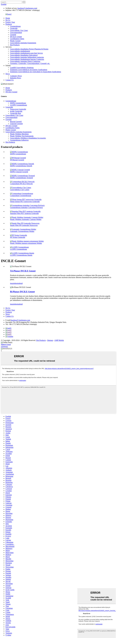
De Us (7, 20)
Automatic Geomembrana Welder (22, 231)
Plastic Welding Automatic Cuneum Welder (25, 219)
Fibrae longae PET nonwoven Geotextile (25, 202)
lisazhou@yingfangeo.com (27, 8)
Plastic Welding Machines (19, 134)
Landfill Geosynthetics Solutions (22, 68)
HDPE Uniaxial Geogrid (19, 172)
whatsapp (4, 346)
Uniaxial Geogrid (16, 124)
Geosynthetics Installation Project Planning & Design (29, 49)
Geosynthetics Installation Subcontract (24, 55)
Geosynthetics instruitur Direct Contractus (25, 61)
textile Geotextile (16, 111)
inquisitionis (14, 283)
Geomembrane (15, 26)
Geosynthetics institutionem (20, 51)
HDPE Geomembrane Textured (21, 178)
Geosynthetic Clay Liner (19, 30)
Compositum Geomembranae (20, 196)
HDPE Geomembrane (18, 103)
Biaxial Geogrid (16, 122)
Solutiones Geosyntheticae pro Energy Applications (28, 70)
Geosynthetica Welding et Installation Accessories (28, 138)
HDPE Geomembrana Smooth (21, 166)
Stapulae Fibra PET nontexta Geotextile (24, 213)
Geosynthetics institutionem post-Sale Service (26, 53)
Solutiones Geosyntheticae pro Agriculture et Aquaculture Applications (35, 72)
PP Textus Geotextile (17, 237)
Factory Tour (10, 22)
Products (8, 24)
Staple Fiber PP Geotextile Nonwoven (24, 225)
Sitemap (50, 340)
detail (21, 283)
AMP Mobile (59, 340)
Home (7, 18)
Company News (16, 76)
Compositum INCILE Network (21, 184)
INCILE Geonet (16, 37)
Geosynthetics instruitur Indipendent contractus (27, 57)
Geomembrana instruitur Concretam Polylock (26, 207)
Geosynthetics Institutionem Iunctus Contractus (27, 59)
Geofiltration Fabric (17, 39)
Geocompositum (16, 32)
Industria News (15, 78)
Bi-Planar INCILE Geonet (22, 291)
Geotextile (13, 28)
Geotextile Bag (15, 113)
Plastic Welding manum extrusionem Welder (26, 243)
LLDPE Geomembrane (18, 105)
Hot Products (15, 45)
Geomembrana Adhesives (19, 140)
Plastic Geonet (15, 41)
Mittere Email (6, 344)
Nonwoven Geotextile (18, 109)
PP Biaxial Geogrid (17, 160)
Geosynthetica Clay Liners (19, 190)
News (7, 74)
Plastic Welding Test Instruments (21, 136)
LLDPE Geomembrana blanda (21, 255)
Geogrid (13, 35)
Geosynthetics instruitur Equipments (23, 43)
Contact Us (9, 80)
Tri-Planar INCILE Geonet (23, 271)
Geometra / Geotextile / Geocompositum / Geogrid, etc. (30, 63)
